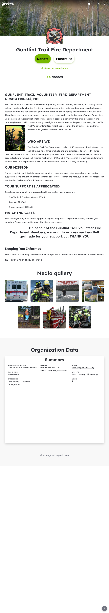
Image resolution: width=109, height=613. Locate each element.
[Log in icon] (99, 3)
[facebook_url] (72, 381)
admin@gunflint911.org (83, 367)
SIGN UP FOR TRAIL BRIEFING (26, 260)
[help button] (104, 608)
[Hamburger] (104, 3)
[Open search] (94, 3)
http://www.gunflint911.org (85, 374)
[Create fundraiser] (89, 3)
